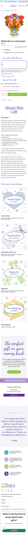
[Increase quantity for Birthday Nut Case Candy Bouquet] (6, 94)
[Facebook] (2, 490)
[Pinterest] (5, 490)
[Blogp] (12, 490)
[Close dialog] (25, 513)
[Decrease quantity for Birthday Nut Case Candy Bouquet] (2, 94)
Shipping (2, 45)
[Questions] (19, 6)
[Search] (24, 6)
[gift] (22, 6)
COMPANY (3, 500)
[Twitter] (8, 490)
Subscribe (14, 530)
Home (2, 10)
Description (5, 117)
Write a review (14, 395)
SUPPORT (3, 503)
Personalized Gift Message (11, 58)
